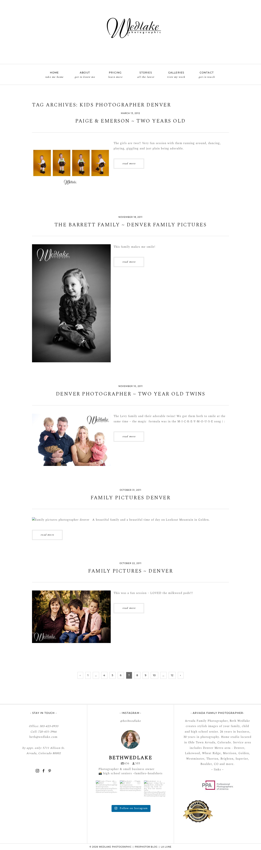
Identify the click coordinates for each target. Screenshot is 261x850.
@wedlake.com (47, 737)
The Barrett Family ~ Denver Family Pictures (130, 225)
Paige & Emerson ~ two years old (130, 121)
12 (172, 675)
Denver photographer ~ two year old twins (130, 394)
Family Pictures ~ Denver (130, 571)
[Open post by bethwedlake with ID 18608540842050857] (154, 791)
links (217, 769)
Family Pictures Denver (130, 498)
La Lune (166, 847)
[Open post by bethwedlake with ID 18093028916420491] (106, 791)
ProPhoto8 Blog (146, 847)
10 (154, 675)
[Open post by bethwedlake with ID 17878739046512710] (130, 791)
